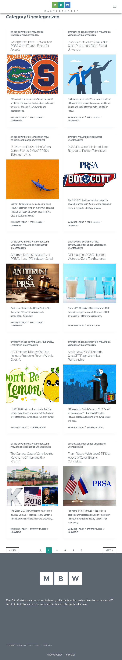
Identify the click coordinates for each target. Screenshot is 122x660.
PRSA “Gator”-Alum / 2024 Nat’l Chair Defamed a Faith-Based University (88, 45)
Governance (24, 32)
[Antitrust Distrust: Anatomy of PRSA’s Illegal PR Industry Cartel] (32, 283)
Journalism (47, 342)
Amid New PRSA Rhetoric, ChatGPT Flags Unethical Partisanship (85, 355)
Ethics (14, 32)
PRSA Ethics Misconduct (90, 137)
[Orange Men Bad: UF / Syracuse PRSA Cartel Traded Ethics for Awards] (32, 74)
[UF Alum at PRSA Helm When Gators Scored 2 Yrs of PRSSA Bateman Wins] (32, 179)
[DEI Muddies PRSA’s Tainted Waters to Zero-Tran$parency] (89, 283)
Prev (13, 550)
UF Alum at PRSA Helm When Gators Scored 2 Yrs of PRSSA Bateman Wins (31, 150)
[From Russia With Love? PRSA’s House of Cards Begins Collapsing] (89, 486)
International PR (40, 242)
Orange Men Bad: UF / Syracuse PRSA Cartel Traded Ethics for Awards (31, 45)
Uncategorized (31, 35)
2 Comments (16, 120)
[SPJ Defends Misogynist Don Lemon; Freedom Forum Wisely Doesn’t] (32, 384)
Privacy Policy (54, 655)
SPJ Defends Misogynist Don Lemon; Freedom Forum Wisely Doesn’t (32, 355)
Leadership (37, 137)
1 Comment (16, 225)
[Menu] (114, 6)
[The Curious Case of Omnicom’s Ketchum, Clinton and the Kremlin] (32, 486)
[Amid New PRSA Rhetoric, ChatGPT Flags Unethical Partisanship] (89, 384)
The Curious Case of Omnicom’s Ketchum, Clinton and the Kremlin (32, 457)
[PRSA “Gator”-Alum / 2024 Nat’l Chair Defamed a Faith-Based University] (89, 74)
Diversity (72, 32)
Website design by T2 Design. (38, 645)
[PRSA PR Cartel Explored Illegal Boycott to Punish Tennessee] (89, 175)
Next (108, 550)
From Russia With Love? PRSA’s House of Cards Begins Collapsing (89, 457)
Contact (70, 655)
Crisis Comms (74, 242)
